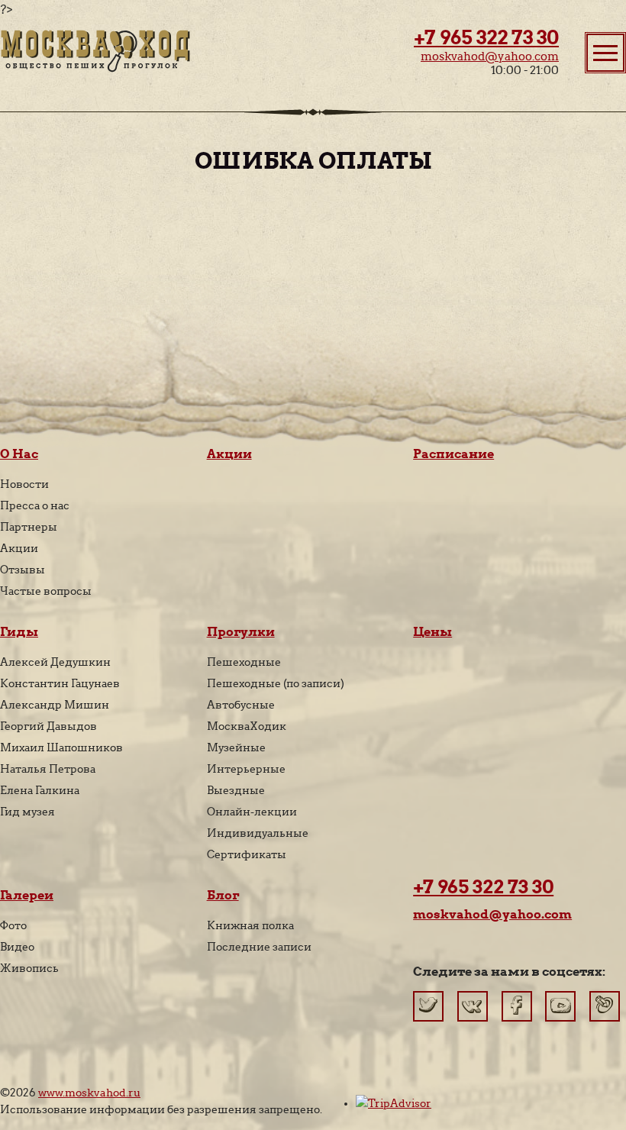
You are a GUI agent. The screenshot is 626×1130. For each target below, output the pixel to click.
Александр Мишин (54, 705)
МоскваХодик (246, 726)
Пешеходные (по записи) (275, 683)
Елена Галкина (39, 790)
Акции (19, 548)
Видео (17, 947)
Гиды (19, 632)
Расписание (453, 454)
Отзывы (22, 569)
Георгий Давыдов (48, 726)
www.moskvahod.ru (89, 1092)
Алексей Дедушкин (55, 662)
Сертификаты (246, 854)
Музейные (236, 747)
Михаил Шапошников (61, 747)
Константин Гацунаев (60, 683)
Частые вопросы (46, 591)
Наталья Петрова (47, 769)
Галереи (26, 895)
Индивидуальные (257, 833)
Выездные (236, 790)
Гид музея (27, 812)
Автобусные (241, 705)
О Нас (19, 454)
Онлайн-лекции (252, 812)
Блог (223, 895)
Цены (432, 632)
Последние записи (259, 947)
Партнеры (28, 527)
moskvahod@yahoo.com (490, 56)
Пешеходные (244, 662)
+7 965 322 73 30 (486, 37)
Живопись (29, 968)
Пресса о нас (34, 505)
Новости (24, 484)
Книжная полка (250, 925)
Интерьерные (246, 769)
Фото (13, 925)
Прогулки (241, 632)
